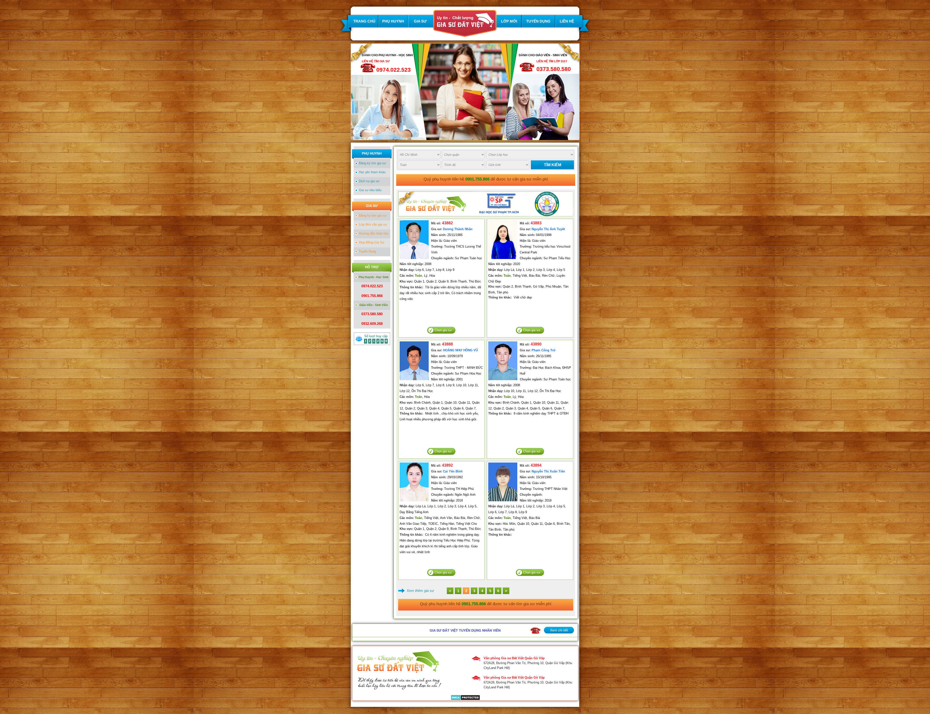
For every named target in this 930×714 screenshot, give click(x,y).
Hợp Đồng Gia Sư (371, 242)
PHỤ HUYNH (393, 21)
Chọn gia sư (443, 330)
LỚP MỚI (509, 21)
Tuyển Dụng (367, 251)
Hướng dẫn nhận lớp (373, 233)
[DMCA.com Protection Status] (465, 698)
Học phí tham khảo (372, 172)
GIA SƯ (420, 21)
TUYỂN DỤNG (538, 21)
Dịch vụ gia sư (369, 181)
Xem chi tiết (559, 630)
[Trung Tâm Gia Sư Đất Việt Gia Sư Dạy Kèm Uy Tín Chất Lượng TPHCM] (464, 34)
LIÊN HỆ (567, 21)
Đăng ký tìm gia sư (372, 163)
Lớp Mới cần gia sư (373, 224)
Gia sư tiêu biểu (370, 190)
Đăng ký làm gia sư (373, 215)
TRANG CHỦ (364, 21)
